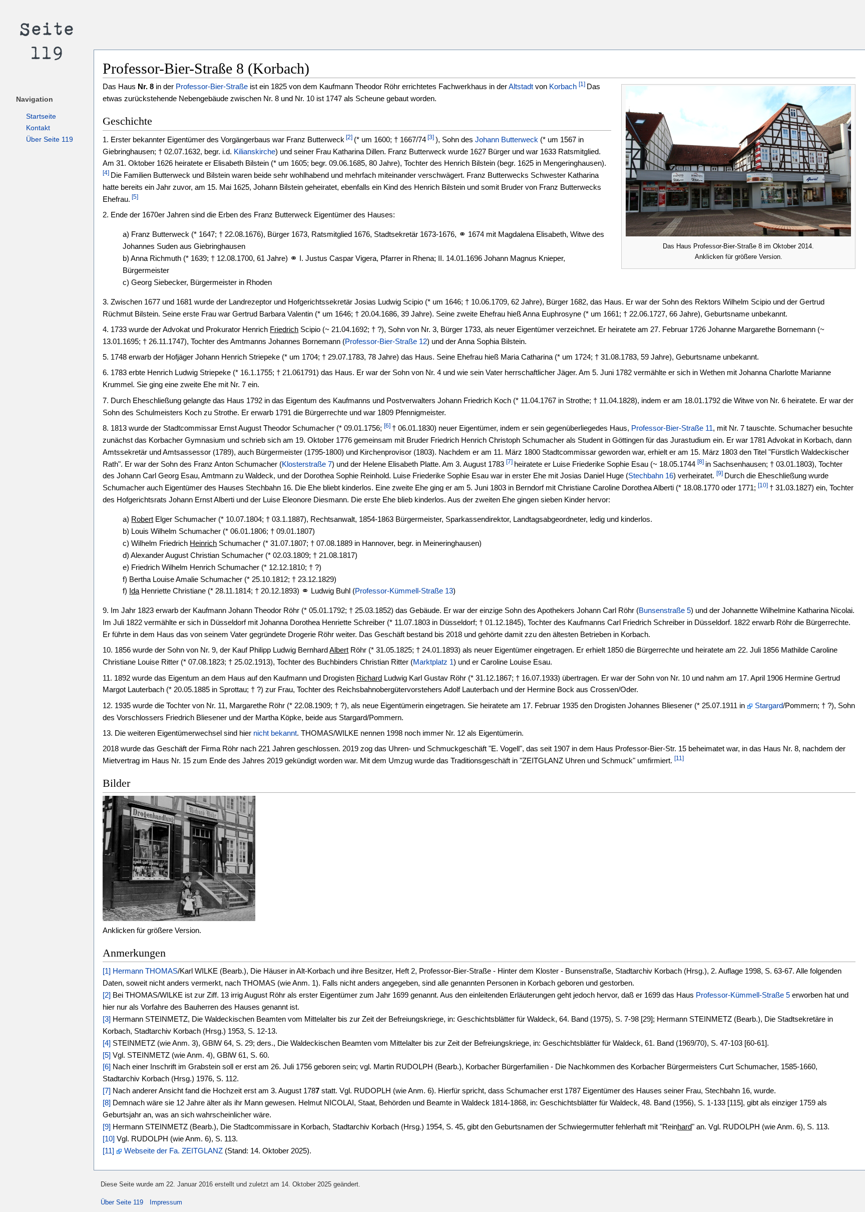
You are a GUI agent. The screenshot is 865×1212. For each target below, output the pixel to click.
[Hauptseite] (47, 40)
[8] (700, 461)
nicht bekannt (275, 733)
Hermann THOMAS (145, 971)
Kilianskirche (254, 151)
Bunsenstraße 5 (665, 610)
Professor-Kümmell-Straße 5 (743, 995)
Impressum (166, 1202)
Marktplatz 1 (433, 662)
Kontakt (38, 128)
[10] (763, 485)
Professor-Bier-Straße (212, 86)
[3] (430, 137)
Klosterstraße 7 (307, 464)
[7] (509, 461)
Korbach (563, 86)
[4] (106, 172)
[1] (582, 84)
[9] (719, 473)
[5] (134, 196)
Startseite (41, 116)
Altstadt (521, 86)
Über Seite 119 (49, 139)
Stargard (769, 705)
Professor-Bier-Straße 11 (672, 428)
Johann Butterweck (506, 139)
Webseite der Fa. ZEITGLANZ (173, 1150)
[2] (348, 137)
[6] (387, 425)
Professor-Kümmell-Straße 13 (404, 590)
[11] (679, 758)
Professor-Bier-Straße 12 (386, 341)
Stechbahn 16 (650, 475)
